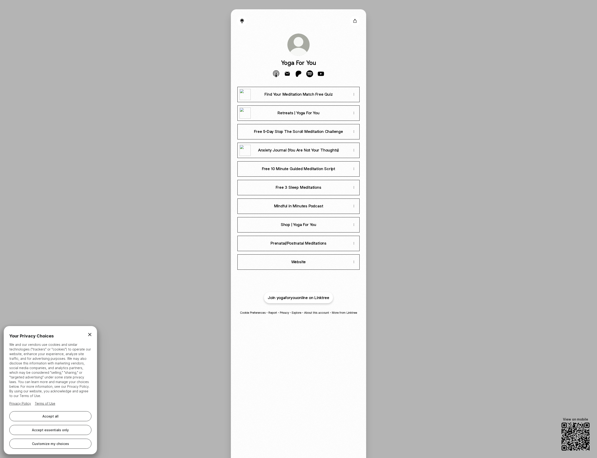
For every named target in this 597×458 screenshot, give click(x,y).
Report (272, 313)
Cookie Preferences (253, 313)
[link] (276, 73)
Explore (296, 313)
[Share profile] (355, 21)
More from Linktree (344, 313)
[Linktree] (242, 21)
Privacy (284, 313)
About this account (316, 313)
